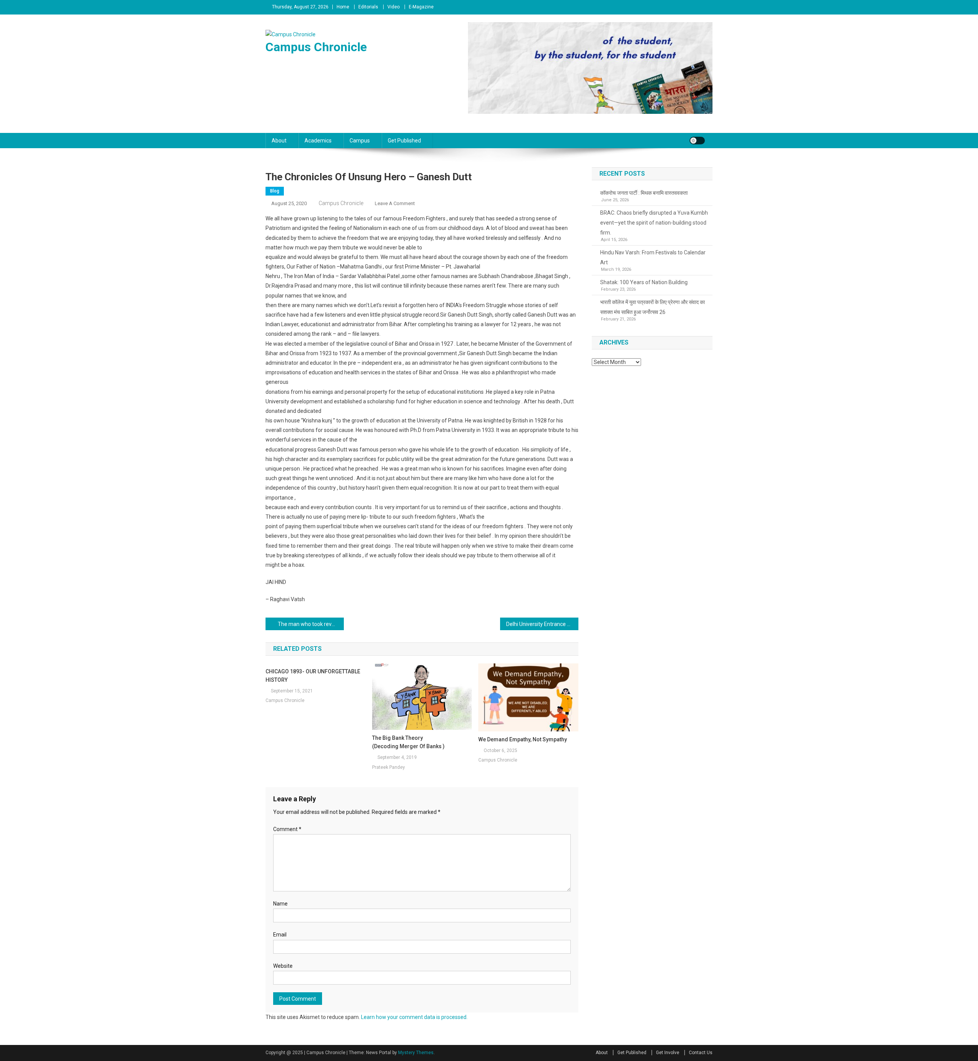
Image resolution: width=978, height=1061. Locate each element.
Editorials (368, 7)
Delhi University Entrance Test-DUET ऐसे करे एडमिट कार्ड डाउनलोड (542, 624)
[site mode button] (697, 140)
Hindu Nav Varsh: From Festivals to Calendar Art (653, 257)
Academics (318, 140)
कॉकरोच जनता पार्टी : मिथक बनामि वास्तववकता (644, 193)
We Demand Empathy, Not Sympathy (522, 739)
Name (280, 904)
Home (343, 7)
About (279, 140)
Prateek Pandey (388, 767)
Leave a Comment (395, 203)
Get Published (404, 140)
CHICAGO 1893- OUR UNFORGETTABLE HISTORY (313, 675)
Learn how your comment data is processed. (414, 1017)
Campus (360, 140)
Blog (274, 191)
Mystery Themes (416, 1052)
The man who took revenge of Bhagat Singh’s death (311, 624)
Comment (287, 829)
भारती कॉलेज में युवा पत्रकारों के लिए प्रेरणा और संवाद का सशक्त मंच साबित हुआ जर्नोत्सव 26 (652, 307)
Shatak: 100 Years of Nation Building (644, 282)
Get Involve (667, 1052)
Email (280, 935)
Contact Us (700, 1052)
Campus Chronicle (316, 47)
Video (393, 7)
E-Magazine (421, 7)
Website (283, 966)
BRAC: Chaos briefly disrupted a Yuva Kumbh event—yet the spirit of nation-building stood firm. (654, 223)
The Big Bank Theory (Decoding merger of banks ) (408, 742)
